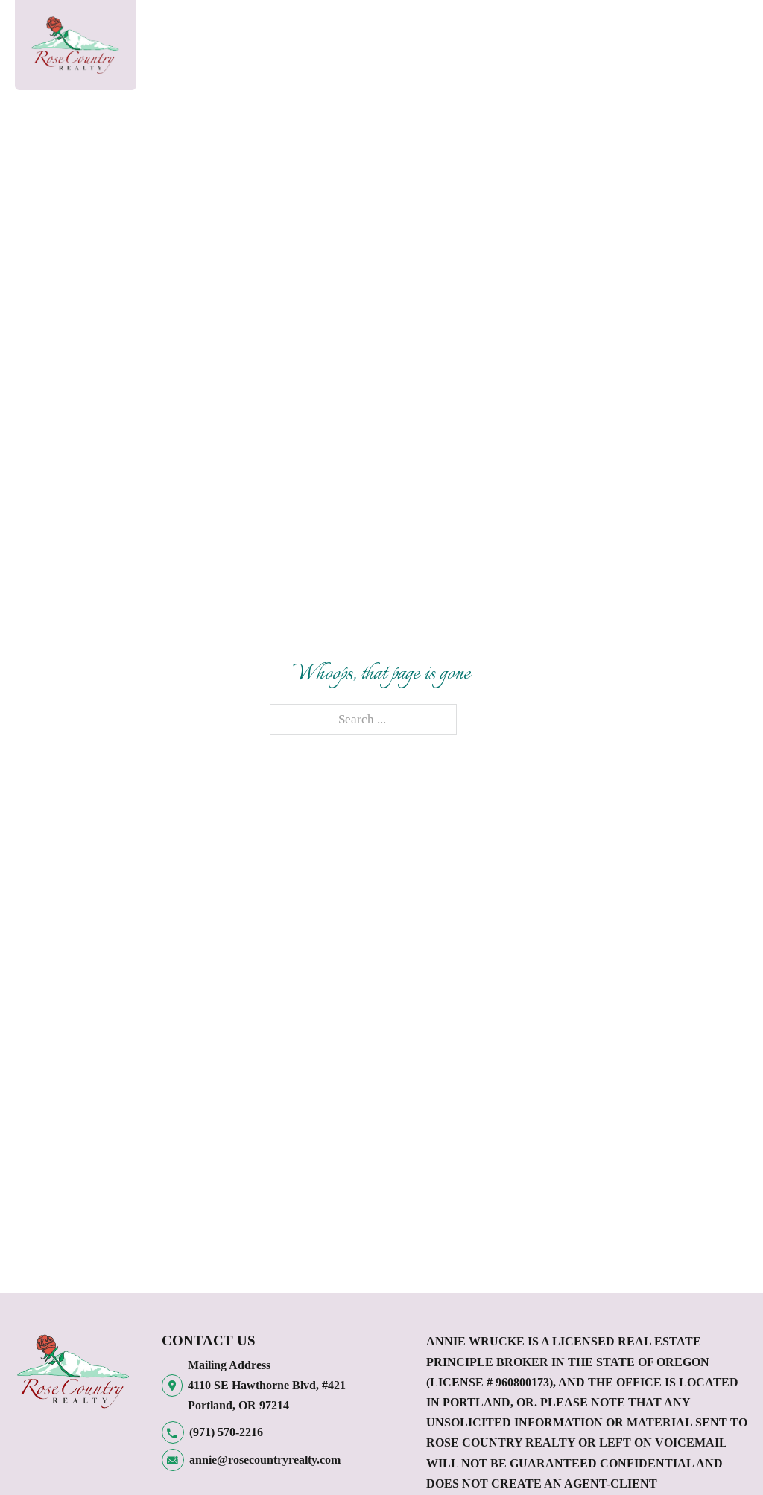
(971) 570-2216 (226, 1432)
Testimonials (493, 26)
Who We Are (318, 48)
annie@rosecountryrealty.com (265, 1459)
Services (389, 26)
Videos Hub (254, 37)
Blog (643, 26)
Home (186, 26)
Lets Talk (584, 37)
